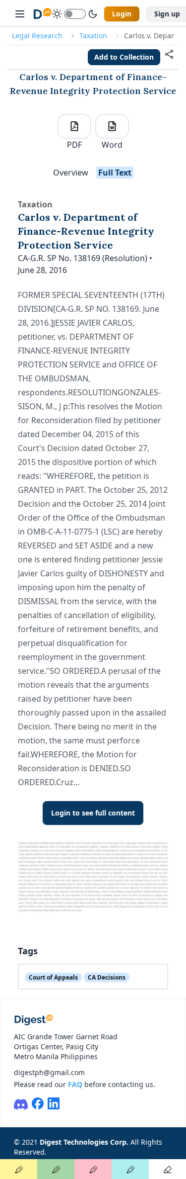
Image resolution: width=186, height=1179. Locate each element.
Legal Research (37, 35)
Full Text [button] (114, 172)
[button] (169, 57)
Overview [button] (70, 172)
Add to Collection (124, 57)
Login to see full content (93, 812)
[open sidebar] (20, 14)
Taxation (93, 35)
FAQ (75, 1084)
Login (121, 13)
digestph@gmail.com (49, 1072)
